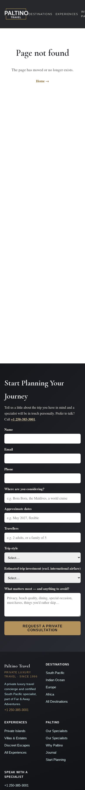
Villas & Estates (15, 738)
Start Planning (56, 759)
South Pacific (55, 673)
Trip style (11, 548)
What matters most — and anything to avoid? (36, 588)
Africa (50, 694)
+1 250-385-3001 (23, 419)
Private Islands (15, 731)
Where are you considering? (24, 488)
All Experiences (15, 752)
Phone (8, 469)
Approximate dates (18, 508)
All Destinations (57, 701)
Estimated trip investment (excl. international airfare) (42, 568)
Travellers (11, 528)
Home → (42, 80)
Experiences (67, 14)
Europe (51, 687)
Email (8, 449)
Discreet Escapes (17, 745)
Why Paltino (54, 745)
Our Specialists (57, 731)
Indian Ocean (55, 680)
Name (8, 429)
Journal (51, 752)
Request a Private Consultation (43, 628)
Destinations (41, 14)
